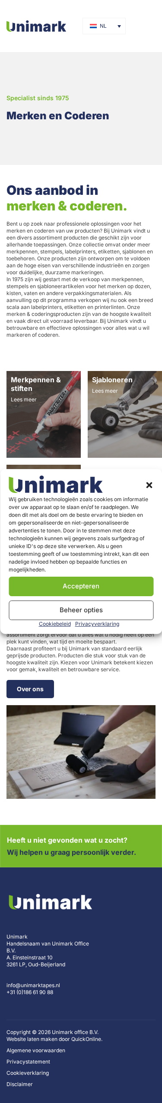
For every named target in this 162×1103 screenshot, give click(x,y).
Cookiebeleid (55, 623)
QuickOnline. (86, 1039)
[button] (149, 485)
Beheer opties (81, 610)
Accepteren (81, 586)
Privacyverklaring (97, 623)
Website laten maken (31, 1039)
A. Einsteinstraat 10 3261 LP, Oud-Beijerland (35, 961)
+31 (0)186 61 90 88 (29, 992)
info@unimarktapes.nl (33, 985)
